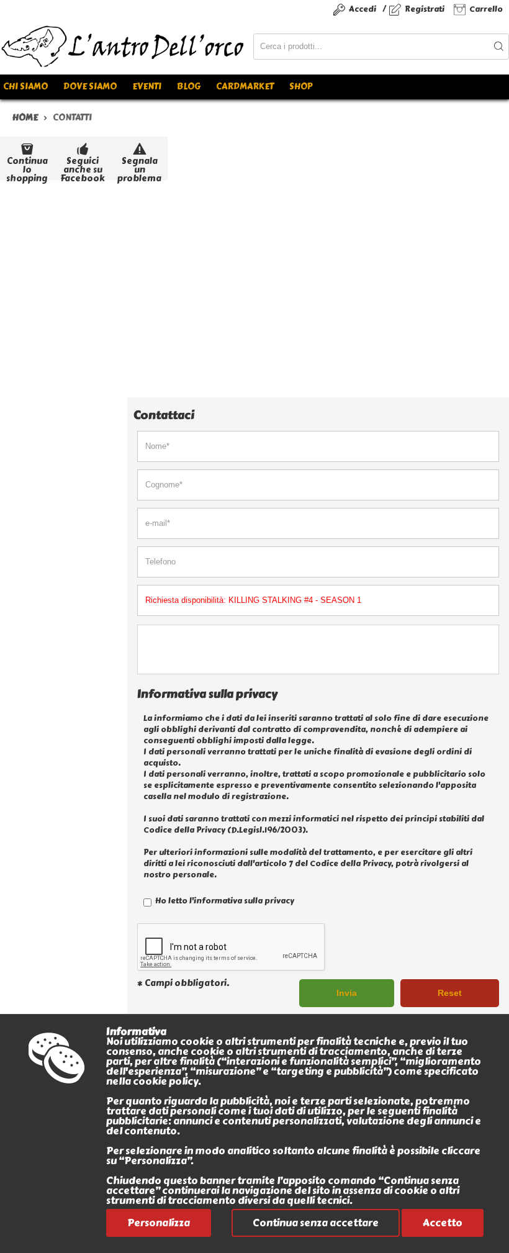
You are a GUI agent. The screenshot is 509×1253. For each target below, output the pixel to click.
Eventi (146, 86)
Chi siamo (25, 86)
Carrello (486, 9)
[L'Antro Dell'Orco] (126, 46)
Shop (300, 86)
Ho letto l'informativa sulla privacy (223, 901)
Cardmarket (245, 86)
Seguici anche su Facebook (82, 167)
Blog (188, 86)
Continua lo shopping (27, 167)
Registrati (424, 9)
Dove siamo (90, 86)
